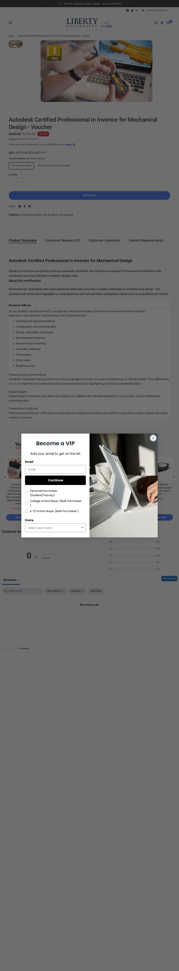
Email (29, 462)
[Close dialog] (153, 438)
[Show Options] (82, 528)
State (29, 520)
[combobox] (54, 528)
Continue (55, 480)
